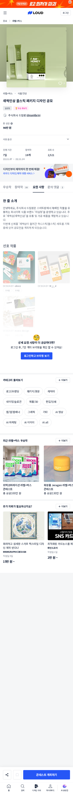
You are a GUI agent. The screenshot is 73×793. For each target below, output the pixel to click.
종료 (5, 20)
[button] (46, 774)
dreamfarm (33, 115)
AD (70, 2)
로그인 (66, 12)
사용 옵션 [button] (7, 139)
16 (26, 187)
